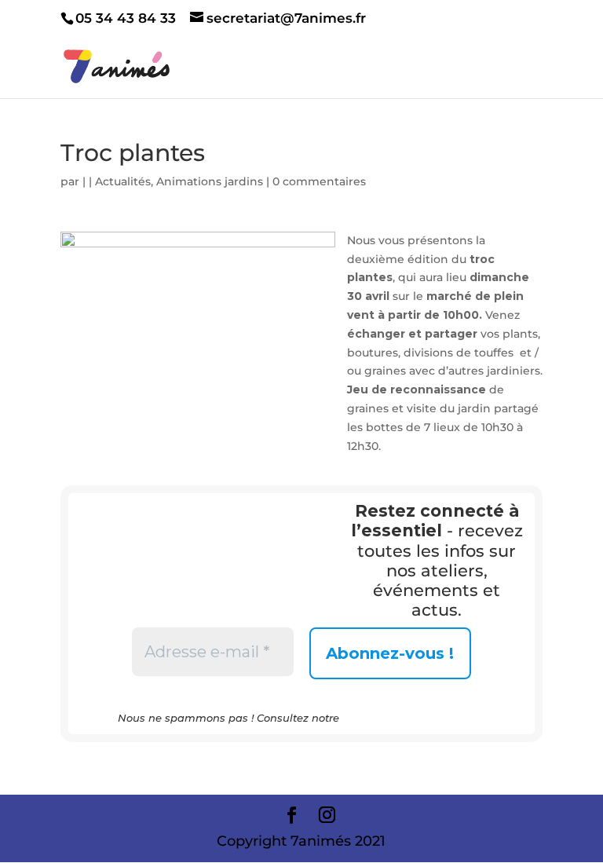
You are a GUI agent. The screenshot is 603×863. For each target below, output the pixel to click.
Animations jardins (209, 181)
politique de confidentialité (413, 717)
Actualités (123, 181)
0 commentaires (319, 181)
